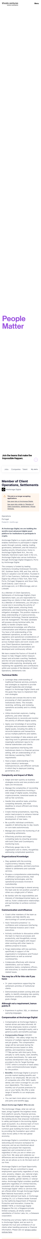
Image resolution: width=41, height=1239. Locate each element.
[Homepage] (10, 3)
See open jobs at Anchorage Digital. (20, 501)
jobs (6, 469)
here (26, 1101)
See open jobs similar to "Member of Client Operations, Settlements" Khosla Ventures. (21, 506)
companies (16, 469)
